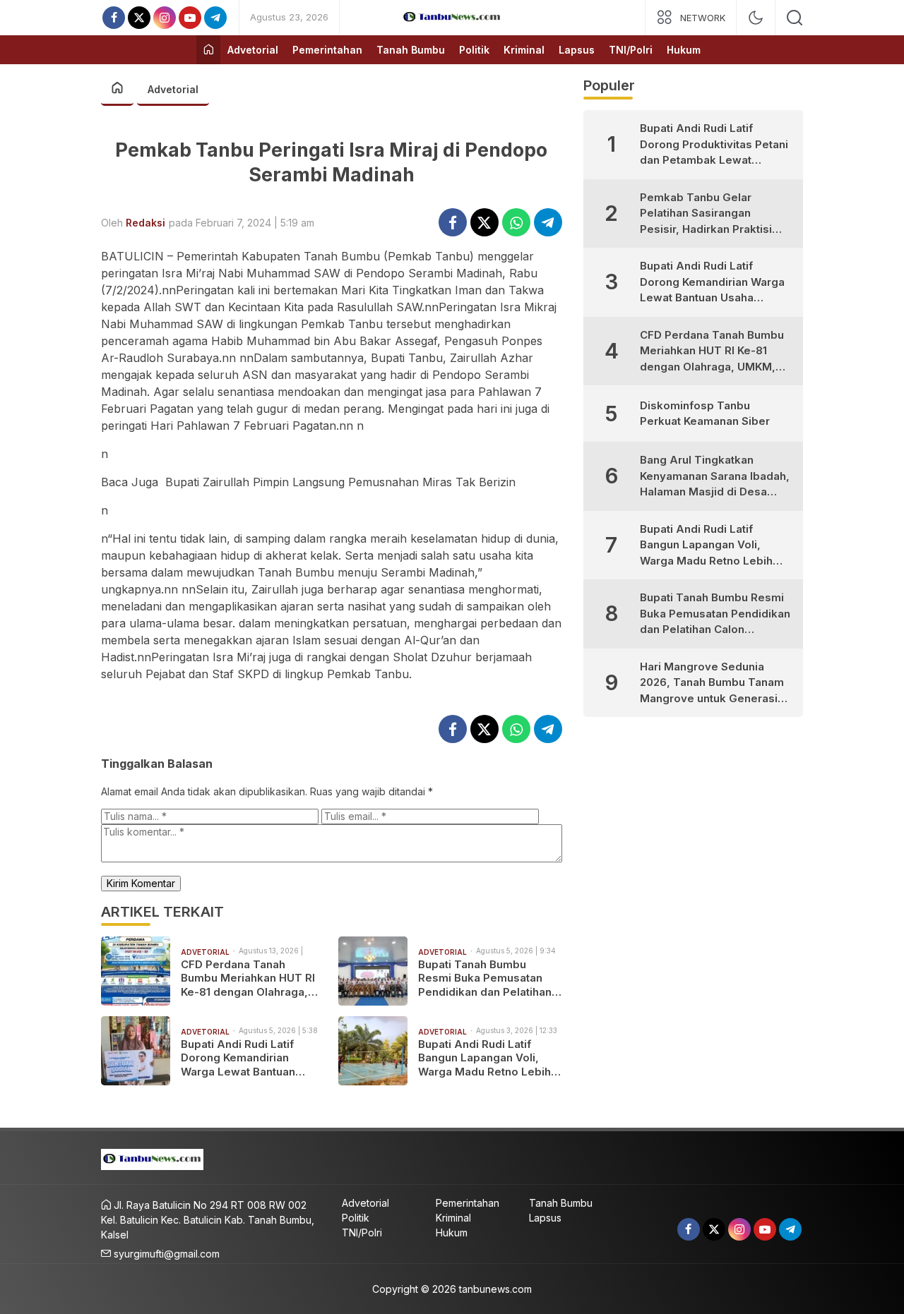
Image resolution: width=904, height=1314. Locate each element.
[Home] (208, 49)
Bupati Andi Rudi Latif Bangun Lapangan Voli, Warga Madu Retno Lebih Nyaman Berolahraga (484, 1058)
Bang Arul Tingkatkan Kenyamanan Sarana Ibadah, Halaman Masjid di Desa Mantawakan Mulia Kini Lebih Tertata (716, 476)
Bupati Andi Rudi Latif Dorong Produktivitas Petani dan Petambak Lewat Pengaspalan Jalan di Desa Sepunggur (714, 145)
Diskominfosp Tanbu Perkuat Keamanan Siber (705, 413)
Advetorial (173, 89)
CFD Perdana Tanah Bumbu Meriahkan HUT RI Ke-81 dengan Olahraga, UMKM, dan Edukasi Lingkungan (248, 978)
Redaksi (145, 223)
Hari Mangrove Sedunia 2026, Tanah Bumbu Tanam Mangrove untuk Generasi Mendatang (712, 683)
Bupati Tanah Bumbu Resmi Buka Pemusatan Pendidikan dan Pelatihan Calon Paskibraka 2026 (485, 978)
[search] (794, 17)
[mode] (755, 17)
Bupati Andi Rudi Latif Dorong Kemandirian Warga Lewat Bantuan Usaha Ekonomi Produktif (247, 1058)
